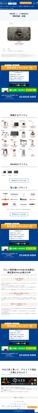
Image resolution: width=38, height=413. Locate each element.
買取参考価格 (26, 6)
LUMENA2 (9, 175)
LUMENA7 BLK (3, 175)
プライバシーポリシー (23, 406)
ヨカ (32, 196)
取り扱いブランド (15, 6)
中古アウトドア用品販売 (9, 8)
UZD (2, 387)
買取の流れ (21, 6)
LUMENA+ (15, 175)
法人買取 (13, 406)
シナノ (33, 201)
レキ (5, 206)
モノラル (14, 201)
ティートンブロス (23, 206)
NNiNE (24, 196)
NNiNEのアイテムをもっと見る (19, 180)
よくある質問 (32, 6)
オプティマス (5, 196)
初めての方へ (3, 6)
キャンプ (10, 3)
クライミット (33, 206)
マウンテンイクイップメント (14, 206)
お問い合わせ (3, 8)
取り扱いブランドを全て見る (19, 214)
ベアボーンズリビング (14, 196)
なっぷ (19, 408)
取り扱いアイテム (8, 6)
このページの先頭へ (20, 397)
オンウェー (23, 201)
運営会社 (17, 406)
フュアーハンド (5, 201)
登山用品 (14, 3)
